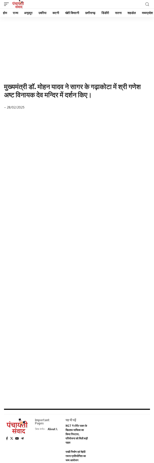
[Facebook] (7, 438)
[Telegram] (22, 438)
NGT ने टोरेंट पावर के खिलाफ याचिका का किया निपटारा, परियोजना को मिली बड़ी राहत (77, 434)
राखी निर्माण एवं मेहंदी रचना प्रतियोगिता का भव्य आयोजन (76, 456)
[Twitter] (11, 438)
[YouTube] (17, 438)
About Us (54, 429)
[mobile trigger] (7, 4)
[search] (147, 4)
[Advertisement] (77, 47)
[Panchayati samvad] (18, 4)
